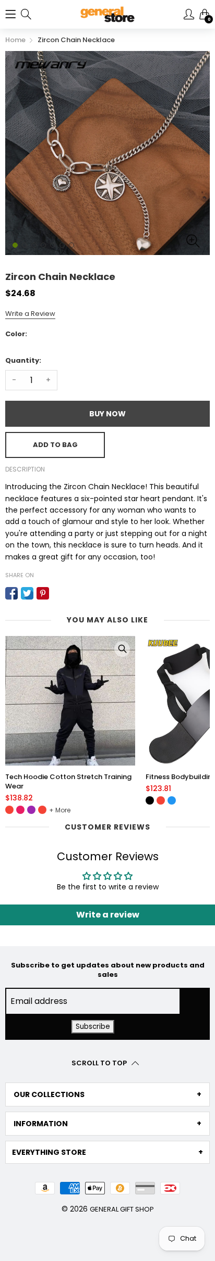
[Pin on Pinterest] (43, 593)
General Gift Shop (122, 1209)
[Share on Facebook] (11, 593)
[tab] (107, 1094)
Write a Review (30, 314)
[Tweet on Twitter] (27, 593)
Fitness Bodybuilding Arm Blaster (63, 777)
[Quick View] (124, 649)
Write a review (107, 915)
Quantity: (23, 360)
